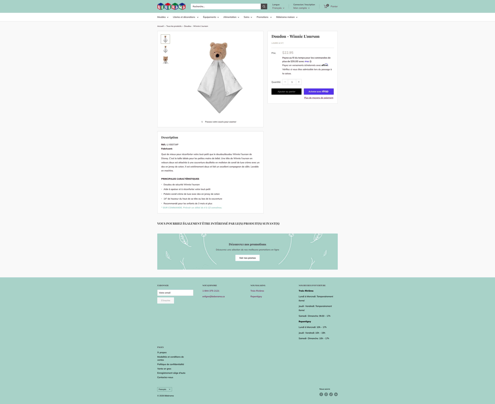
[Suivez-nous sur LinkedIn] (336, 394)
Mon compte (300, 7)
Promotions (263, 17)
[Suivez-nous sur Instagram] (326, 394)
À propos (162, 352)
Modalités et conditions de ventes (170, 358)
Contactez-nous (165, 377)
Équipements (209, 17)
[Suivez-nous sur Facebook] (321, 394)
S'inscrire (165, 300)
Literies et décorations (184, 17)
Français (162, 389)
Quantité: (276, 81)
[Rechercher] (264, 6)
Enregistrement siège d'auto (171, 373)
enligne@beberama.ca (213, 296)
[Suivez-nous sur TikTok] (331, 394)
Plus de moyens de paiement (318, 97)
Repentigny (256, 296)
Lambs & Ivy (277, 43)
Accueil (160, 26)
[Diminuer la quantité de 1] (285, 82)
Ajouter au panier (286, 91)
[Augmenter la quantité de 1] (299, 82)
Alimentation (229, 17)
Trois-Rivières (257, 290)
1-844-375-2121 (210, 290)
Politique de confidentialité (170, 364)
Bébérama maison (285, 17)
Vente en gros (164, 368)
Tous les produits (174, 26)
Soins (246, 17)
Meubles (161, 17)
